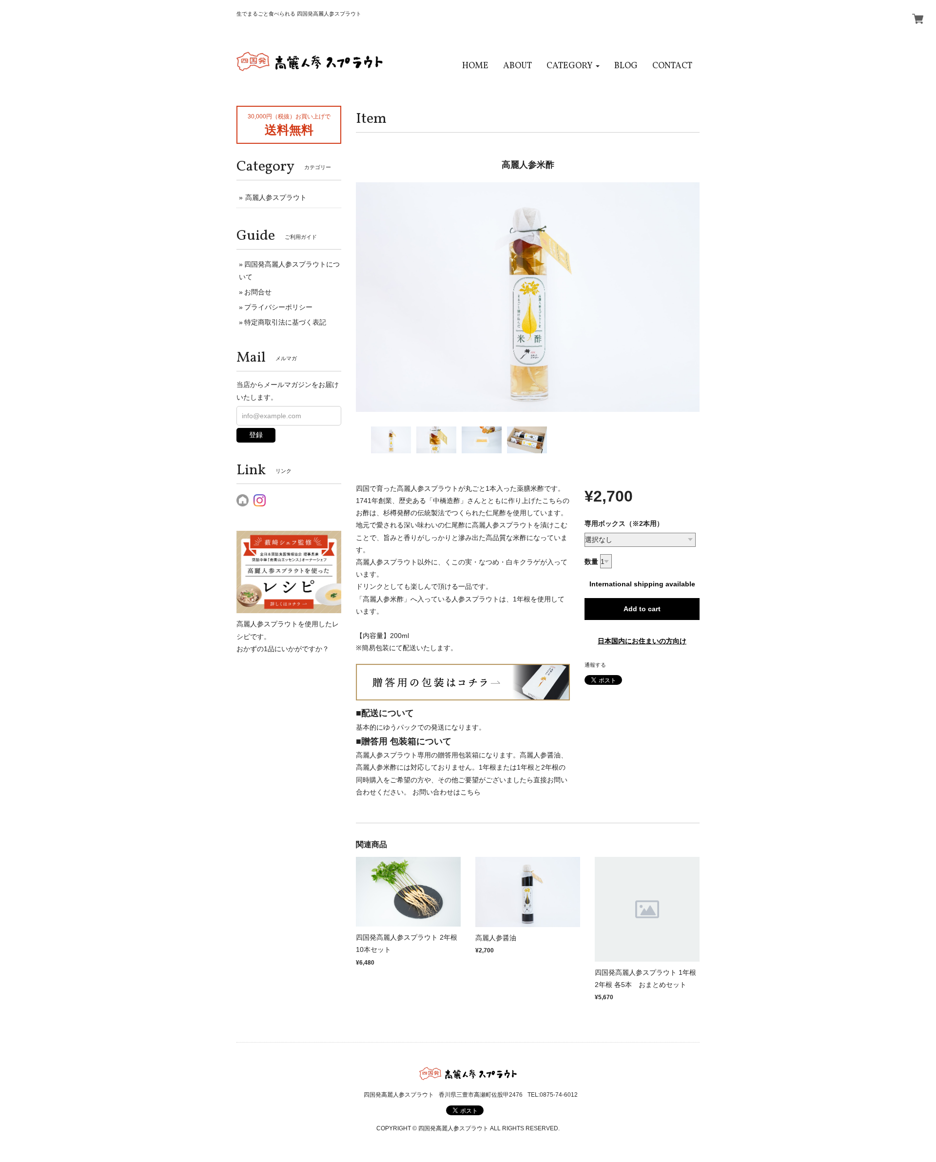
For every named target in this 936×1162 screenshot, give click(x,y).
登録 (256, 435)
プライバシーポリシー (278, 307)
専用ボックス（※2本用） (624, 523)
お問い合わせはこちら (446, 792)
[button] (573, 66)
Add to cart (642, 609)
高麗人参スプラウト (276, 197)
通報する (595, 665)
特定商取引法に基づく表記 (285, 322)
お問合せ (258, 292)
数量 (591, 561)
